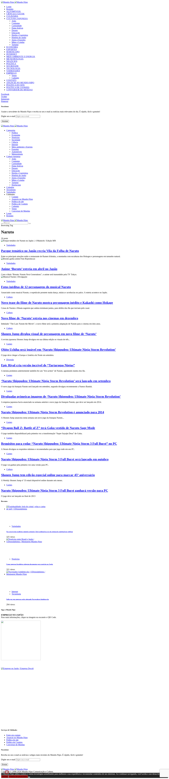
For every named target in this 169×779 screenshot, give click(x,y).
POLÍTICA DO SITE (15, 85)
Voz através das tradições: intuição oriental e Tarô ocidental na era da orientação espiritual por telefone (39, 531)
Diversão (10, 360)
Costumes (16, 23)
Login (8, 7)
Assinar (5, 121)
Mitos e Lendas (18, 42)
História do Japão (19, 37)
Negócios (16, 137)
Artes (14, 21)
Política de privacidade (18, 777)
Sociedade (16, 140)
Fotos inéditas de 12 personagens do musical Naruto (36, 287)
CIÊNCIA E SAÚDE (15, 14)
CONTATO (11, 80)
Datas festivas (17, 28)
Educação (16, 33)
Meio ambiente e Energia (22, 147)
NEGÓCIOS (11, 61)
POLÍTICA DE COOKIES (17, 87)
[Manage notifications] (7, 772)
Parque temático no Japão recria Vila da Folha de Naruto (40, 251)
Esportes (15, 149)
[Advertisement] (80, 707)
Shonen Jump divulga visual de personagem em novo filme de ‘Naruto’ (49, 334)
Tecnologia (16, 594)
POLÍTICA (11, 63)
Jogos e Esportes (18, 40)
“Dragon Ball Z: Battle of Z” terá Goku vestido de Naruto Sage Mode (48, 428)
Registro (9, 9)
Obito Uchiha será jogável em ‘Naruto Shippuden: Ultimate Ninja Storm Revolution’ (58, 349)
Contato (15, 197)
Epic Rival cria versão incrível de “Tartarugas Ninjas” (38, 365)
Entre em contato (13, 735)
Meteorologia (17, 154)
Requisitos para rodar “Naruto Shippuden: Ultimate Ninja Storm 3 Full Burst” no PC (59, 443)
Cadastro (15, 78)
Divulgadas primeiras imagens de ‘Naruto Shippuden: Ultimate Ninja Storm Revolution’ (61, 396)
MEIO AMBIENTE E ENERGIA (20, 56)
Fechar (4, 777)
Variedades (10, 245)
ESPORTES (11, 49)
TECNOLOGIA (13, 68)
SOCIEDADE (12, 66)
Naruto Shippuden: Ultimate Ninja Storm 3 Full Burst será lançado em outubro (55, 459)
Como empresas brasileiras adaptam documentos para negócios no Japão (29, 564)
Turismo (15, 45)
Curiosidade (17, 26)
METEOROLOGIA (15, 59)
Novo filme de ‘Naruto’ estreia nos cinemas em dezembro (39, 318)
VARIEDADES (13, 71)
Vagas (14, 75)
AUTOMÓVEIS (13, 11)
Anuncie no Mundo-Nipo (22, 199)
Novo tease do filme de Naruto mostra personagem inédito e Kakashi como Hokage (57, 302)
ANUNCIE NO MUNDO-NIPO (20, 82)
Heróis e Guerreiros (20, 35)
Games (9, 344)
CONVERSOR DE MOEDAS (19, 90)
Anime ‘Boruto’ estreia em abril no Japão (29, 269)
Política (15, 133)
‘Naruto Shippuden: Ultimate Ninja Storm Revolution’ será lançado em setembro (56, 381)
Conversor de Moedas (21, 211)
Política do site (18, 201)
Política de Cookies (20, 204)
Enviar (4, 765)
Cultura (9, 297)
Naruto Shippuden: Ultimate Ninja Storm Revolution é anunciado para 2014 (52, 412)
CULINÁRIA (12, 16)
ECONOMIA (12, 47)
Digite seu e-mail (8, 116)
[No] (29, 777)
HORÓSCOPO (13, 52)
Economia (16, 135)
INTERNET (11, 54)
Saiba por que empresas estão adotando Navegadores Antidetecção (27, 599)
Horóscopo (16, 185)
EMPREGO (11, 73)
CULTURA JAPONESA (17, 18)
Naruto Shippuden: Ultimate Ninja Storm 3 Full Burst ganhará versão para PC (54, 490)
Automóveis (17, 152)
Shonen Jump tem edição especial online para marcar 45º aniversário (48, 475)
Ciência (15, 142)
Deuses (15, 30)
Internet (15, 144)
